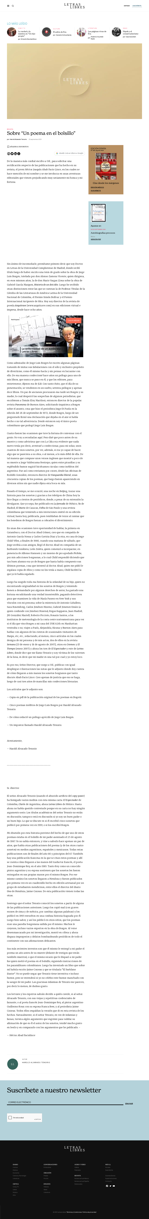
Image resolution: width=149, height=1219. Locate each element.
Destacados (78, 1184)
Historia (46, 1187)
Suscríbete (96, 191)
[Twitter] (12, 153)
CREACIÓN (47, 1173)
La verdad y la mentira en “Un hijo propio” (26, 33)
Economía (16, 1173)
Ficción (46, 1178)
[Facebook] (8, 153)
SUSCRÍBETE (137, 5)
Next (120, 170)
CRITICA (16, 1184)
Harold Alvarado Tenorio (36, 1062)
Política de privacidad (89, 1212)
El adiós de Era (59, 32)
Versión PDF (96, 239)
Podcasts (77, 1170)
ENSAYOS (47, 1184)
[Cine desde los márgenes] (105, 167)
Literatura (92, 28)
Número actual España (81, 1181)
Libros (15, 1190)
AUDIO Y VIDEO (80, 1164)
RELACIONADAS (38, 1077)
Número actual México (81, 1178)
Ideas (125, 28)
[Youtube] (113, 1186)
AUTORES (106, 1077)
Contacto (108, 1181)
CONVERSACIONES (50, 1164)
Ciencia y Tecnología (19, 1176)
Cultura (56, 29)
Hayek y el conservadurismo (130, 32)
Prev (91, 170)
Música (15, 1192)
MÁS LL (108, 1164)
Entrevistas (47, 1167)
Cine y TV (21, 28)
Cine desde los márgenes (106, 183)
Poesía (46, 1176)
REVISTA (77, 1176)
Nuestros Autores (111, 1178)
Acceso (107, 1167)
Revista (10, 129)
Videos (76, 1167)
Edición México (97, 187)
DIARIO (15, 1164)
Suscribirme (109, 1170)
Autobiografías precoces (103, 233)
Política (15, 1170)
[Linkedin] (15, 153)
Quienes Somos (110, 1176)
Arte (14, 1195)
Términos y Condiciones (74, 1212)
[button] (8, 6)
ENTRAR (127, 5)
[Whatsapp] (18, 153)
